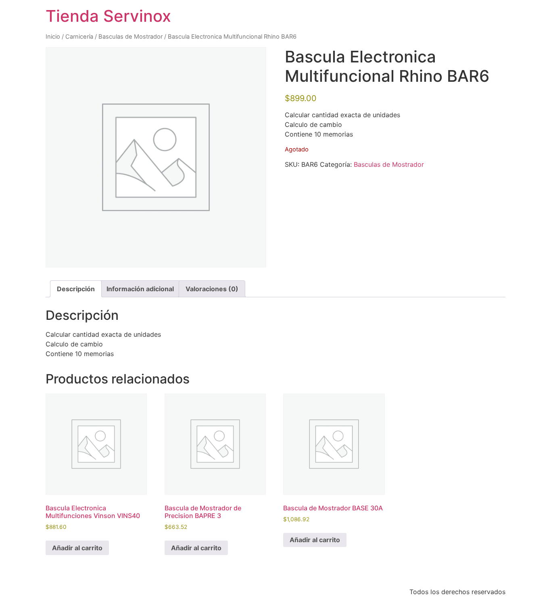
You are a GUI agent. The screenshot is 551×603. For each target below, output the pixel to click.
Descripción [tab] (76, 289)
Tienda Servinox (108, 16)
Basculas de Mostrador (130, 36)
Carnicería (79, 36)
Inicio (53, 36)
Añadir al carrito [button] (77, 548)
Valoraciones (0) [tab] (212, 289)
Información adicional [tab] (140, 289)
